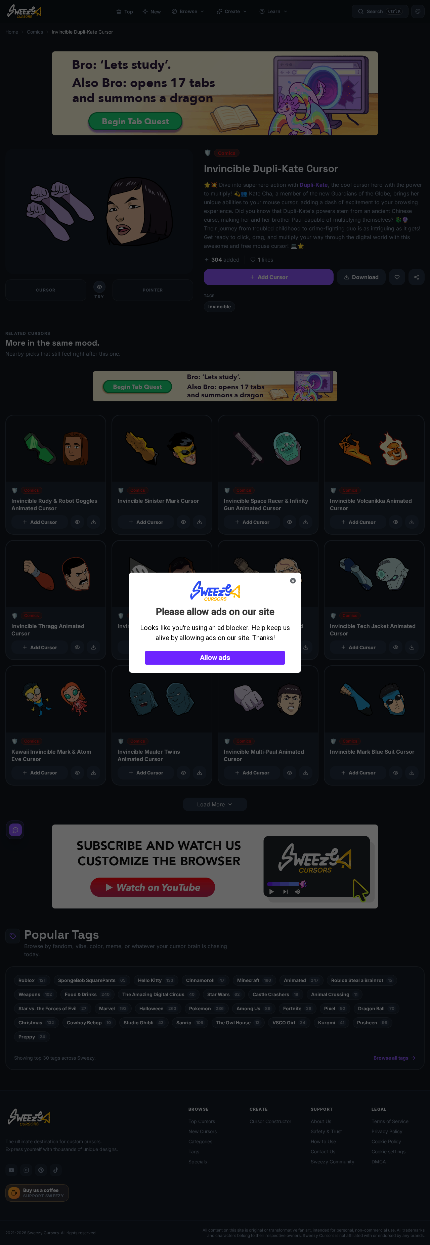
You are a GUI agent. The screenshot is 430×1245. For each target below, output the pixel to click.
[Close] (293, 580)
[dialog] (215, 623)
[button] (215, 658)
